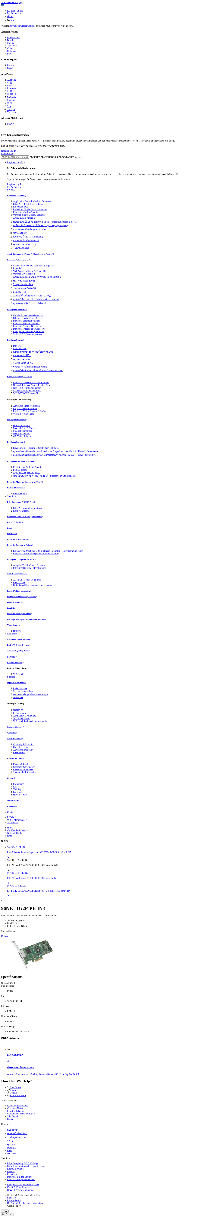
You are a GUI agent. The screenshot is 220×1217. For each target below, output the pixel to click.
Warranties (18, 697)
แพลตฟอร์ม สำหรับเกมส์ (26, 240)
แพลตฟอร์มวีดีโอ (22, 355)
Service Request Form (23, 691)
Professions (18, 784)
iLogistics (11, 608)
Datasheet (5, 936)
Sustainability (13, 800)
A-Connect (12, 822)
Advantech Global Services (18, 639)
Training (17, 789)
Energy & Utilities (15, 522)
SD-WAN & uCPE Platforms (27, 390)
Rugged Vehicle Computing (18, 591)
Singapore (12, 100)
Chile (9, 48)
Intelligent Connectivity (17, 309)
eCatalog (11, 1148)
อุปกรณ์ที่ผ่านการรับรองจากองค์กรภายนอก (36, 299)
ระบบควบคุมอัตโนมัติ (24, 288)
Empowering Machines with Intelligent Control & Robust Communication (48, 551)
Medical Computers (22, 431)
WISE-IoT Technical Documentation (30, 721)
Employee (11, 806)
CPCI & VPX (19, 348)
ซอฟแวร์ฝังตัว (20, 233)
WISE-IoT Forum (21, 718)
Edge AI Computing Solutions (27, 508)
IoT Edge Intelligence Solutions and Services (26, 619)
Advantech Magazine (23, 749)
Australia (11, 80)
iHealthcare (12, 533)
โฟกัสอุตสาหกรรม (16, 1137)
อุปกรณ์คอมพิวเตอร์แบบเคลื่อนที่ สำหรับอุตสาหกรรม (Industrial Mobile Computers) (55, 451)
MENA (10, 124)
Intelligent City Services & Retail (21, 461)
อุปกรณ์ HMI (19, 292)
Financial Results (21, 764)
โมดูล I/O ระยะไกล (23, 284)
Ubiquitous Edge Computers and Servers (32, 585)
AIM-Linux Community (24, 715)
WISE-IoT (18, 674)
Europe (10, 65)
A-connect (12, 1153)
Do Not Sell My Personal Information (25, 1203)
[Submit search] (77, 157)
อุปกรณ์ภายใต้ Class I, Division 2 (29, 303)
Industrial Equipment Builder (19, 545)
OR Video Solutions (22, 436)
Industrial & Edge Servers (18, 539)
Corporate (12, 732)
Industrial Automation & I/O (19, 260)
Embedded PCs (20, 206)
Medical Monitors (21, 433)
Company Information (23, 744)
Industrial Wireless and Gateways (29, 328)
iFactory (11, 528)
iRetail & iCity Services (17, 574)
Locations (17, 792)
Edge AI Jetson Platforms (25, 408)
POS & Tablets (20, 470)
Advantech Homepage (11, 2)
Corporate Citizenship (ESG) (21, 1113)
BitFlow (17, 631)
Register (11, 10)
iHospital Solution (21, 425)
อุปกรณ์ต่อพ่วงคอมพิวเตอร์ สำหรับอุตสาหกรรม (38, 370)
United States (13, 37)
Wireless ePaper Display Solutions (29, 214)
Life (15, 786)
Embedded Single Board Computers (30, 209)
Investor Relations (15, 758)
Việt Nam (11, 112)
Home (10, 827)
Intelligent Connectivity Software (28, 331)
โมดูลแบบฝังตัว (21, 248)
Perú (9, 53)
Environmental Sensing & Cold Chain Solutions (36, 448)
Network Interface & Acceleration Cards (32, 385)
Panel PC (17, 268)
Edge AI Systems (21, 510)
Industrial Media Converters (26, 323)
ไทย (12, 20)
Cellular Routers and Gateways (28, 315)
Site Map (11, 1197)
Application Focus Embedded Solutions (32, 201)
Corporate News (15, 1108)
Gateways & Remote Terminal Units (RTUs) (34, 265)
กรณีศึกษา (12, 1129)
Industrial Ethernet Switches (26, 320)
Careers (10, 778)
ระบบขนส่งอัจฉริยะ (23, 363)
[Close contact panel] (2, 1044)
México (10, 43)
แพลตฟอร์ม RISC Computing (28, 236)
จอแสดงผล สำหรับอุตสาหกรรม (29, 229)
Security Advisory (15, 727)
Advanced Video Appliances (26, 406)
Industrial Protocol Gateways (27, 326)
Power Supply (20, 493)
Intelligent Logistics (15, 442)
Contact (11, 812)
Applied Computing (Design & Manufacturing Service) (30, 254)
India (9, 85)
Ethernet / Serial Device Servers (28, 318)
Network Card (14, 833)
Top (5, 1211)
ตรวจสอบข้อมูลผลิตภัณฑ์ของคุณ (30, 694)
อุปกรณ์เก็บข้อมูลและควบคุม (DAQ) (32, 295)
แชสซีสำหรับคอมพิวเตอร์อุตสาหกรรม (33, 351)
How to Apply (20, 794)
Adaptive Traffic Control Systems (29, 565)
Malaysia (11, 97)
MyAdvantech (14, 13)
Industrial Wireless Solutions (26, 212)
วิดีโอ (10, 1141)
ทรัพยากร (18, 710)
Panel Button (7, 153)
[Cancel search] (80, 157)
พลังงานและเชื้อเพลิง (24, 280)
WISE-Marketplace (16, 820)
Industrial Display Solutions (19, 613)
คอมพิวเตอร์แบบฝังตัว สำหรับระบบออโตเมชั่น (37, 277)
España (10, 68)
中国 (9, 82)
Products (11, 189)
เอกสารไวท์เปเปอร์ (17, 1133)
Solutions (11, 496)
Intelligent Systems (15, 340)
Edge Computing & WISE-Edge (20, 502)
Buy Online (15, 1087)
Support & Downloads (16, 682)
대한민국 (12, 94)
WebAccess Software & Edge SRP (29, 271)
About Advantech (14, 738)
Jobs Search (12, 1116)
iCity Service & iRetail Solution (28, 467)
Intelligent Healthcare (16, 420)
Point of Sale (19, 582)
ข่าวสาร (11, 1144)
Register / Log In (15, 162)
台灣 (9, 103)
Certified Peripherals (16, 488)
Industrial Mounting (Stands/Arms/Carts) (24, 482)
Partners (11, 656)
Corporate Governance (24, 767)
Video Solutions (13, 625)
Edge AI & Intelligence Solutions (28, 204)
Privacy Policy (14, 1200)
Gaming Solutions (14, 602)
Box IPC (17, 346)
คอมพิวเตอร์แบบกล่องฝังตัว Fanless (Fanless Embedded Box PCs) (45, 221)
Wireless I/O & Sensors (24, 273)
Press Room (19, 752)
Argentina (12, 45)
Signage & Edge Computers (26, 472)
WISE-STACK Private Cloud (27, 393)
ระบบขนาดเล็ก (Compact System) (30, 366)
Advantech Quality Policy (18, 651)
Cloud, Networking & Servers (19, 377)
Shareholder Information (24, 772)
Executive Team (20, 747)
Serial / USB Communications (27, 334)
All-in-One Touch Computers (27, 579)
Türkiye (11, 109)
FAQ (9, 1150)
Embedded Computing (16, 195)
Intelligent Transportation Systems (21, 559)
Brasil (10, 40)
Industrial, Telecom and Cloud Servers (31, 382)
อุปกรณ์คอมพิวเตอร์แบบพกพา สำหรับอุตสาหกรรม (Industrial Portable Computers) (54, 455)
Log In (20, 10)
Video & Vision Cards (23, 414)
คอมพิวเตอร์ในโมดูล (24, 218)
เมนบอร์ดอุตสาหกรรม (24, 244)
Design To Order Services (18, 645)
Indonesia (11, 88)
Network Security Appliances (27, 388)
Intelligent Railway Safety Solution (29, 568)
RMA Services (20, 688)
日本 (9, 91)
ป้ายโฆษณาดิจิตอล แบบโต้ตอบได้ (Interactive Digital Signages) (44, 476)
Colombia (11, 51)
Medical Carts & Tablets (24, 428)
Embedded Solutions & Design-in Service (24, 516)
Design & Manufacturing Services (21, 596)
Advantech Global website (22, 25)
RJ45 (9, 835)
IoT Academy (19, 713)
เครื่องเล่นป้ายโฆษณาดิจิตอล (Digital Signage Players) (40, 225)
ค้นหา (10, 16)
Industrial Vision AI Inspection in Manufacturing (36, 553)
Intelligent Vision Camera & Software (31, 411)
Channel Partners (14, 662)
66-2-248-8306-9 (18, 1095)
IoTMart (11, 817)
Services (11, 633)
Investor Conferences (23, 769)
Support (11, 676)
